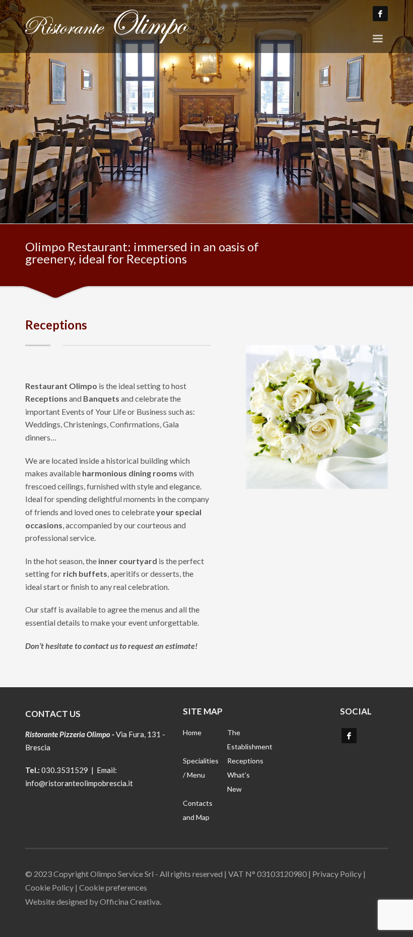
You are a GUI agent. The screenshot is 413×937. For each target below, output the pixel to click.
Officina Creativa (130, 901)
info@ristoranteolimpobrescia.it (79, 783)
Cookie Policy (49, 887)
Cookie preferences (113, 887)
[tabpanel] (206, 112)
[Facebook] (380, 13)
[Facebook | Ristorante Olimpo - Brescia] (349, 735)
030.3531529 (64, 770)
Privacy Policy (337, 873)
